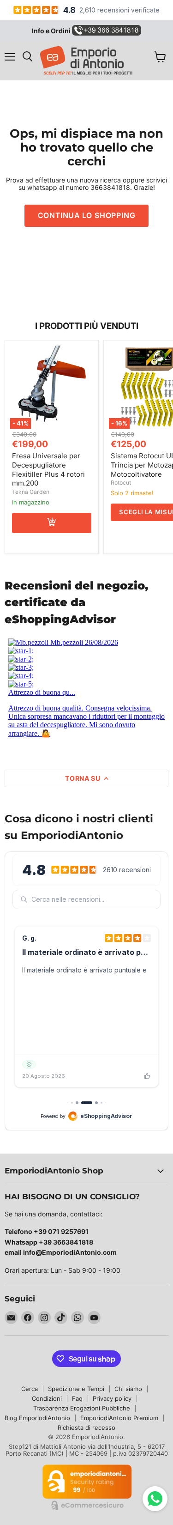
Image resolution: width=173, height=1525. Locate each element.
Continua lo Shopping (87, 215)
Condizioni (47, 1398)
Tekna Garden (30, 491)
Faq (77, 1398)
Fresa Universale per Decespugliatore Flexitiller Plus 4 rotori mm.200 (48, 469)
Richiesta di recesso (86, 1427)
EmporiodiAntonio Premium (119, 1418)
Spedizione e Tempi (76, 1388)
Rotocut (121, 482)
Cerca (29, 1388)
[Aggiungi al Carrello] (51, 523)
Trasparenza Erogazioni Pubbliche (81, 1408)
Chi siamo (128, 1388)
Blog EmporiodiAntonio (37, 1418)
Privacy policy (112, 1398)
